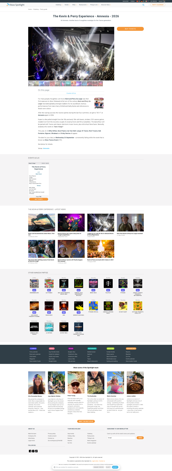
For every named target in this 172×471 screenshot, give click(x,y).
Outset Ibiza (63, 333)
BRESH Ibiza (93, 292)
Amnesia (46, 148)
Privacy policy (52, 433)
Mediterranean (91, 352)
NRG (64, 315)
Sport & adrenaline (112, 356)
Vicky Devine (32, 182)
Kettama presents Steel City (137, 312)
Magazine (125, 1)
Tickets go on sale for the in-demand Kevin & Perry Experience (100, 234)
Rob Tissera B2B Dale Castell (36, 192)
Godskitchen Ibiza (78, 315)
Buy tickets (130, 29)
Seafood (89, 354)
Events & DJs (71, 93)
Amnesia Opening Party (108, 312)
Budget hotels (53, 361)
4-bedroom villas (72, 356)
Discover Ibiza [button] (105, 4)
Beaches (128, 354)
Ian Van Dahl (32, 189)
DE (143, 1)
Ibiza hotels (71, 433)
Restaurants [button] (83, 4)
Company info (32, 436)
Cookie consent (52, 436)
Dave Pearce (32, 176)
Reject (108, 467)
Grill (88, 356)
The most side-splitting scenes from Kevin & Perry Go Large (41, 260)
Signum (31, 180)
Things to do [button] (94, 4)
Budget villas (71, 352)
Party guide (43, 9)
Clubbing (36, 9)
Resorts (128, 352)
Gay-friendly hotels (54, 352)
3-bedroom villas (72, 354)
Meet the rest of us (86, 421)
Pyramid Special (93, 312)
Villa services (71, 361)
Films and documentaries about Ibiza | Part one (41, 234)
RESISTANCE (49, 315)
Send (140, 437)
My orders (154, 1)
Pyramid (122, 292)
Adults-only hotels (54, 356)
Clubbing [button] (58, 4)
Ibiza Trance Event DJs (35, 183)
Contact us (51, 438)
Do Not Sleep (123, 312)
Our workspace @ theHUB (55, 440)
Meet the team (32, 433)
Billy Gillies (32, 187)
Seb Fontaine (32, 179)
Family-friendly (111, 352)
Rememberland (34, 292)
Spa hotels (52, 359)
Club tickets (33, 356)
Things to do (90, 438)
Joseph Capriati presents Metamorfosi (138, 294)
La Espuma (49, 333)
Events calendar (130, 359)
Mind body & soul (111, 359)
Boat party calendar (35, 354)
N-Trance (31, 190)
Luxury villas (71, 359)
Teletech (108, 292)
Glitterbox (49, 292)
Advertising (31, 438)
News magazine (91, 440)
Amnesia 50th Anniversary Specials (79, 294)
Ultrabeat (31, 193)
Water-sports (110, 354)
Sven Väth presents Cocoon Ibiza (78, 334)
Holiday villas (71, 436)
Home (30, 9)
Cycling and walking (112, 361)
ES (139, 1)
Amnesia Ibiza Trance (34, 333)
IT (148, 1)
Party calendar (34, 352)
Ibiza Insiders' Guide (35, 361)
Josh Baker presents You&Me (34, 316)
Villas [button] (73, 4)
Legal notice (31, 440)
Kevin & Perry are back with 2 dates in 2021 (100, 260)
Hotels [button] (67, 4)
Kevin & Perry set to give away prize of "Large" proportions (69, 234)
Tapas (89, 359)
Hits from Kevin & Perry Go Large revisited (130, 233)
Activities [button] (110, 348)
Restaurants (90, 436)
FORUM (132, 1)
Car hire (128, 356)
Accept (115, 467)
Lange (30, 177)
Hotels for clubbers (54, 354)
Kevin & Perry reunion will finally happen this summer (70, 260)
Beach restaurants (92, 361)
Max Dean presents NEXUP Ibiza (64, 293)
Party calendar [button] (157, 4)
